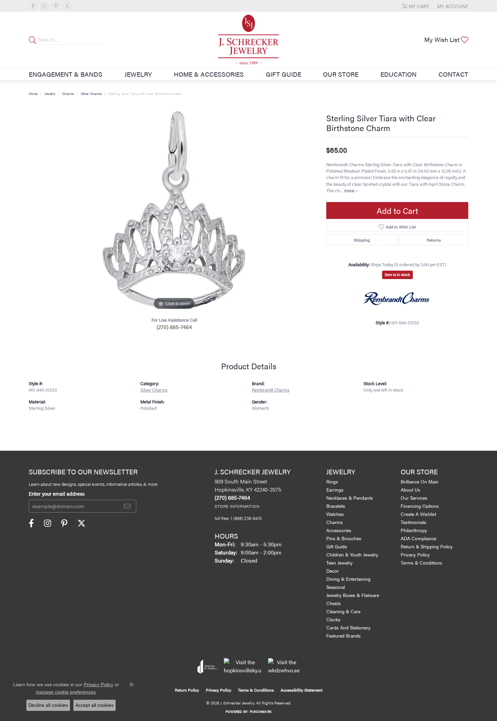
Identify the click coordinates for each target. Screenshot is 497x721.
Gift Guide (283, 74)
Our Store (340, 74)
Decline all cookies (48, 705)
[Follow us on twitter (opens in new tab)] (67, 6)
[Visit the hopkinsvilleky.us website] (242, 666)
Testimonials (413, 522)
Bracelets (335, 505)
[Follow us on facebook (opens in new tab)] (33, 6)
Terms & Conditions (421, 562)
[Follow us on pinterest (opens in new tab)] (56, 6)
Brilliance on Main (420, 481)
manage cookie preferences (66, 692)
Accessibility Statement (302, 690)
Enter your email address (57, 493)
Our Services (414, 497)
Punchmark (260, 711)
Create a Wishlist (418, 514)
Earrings (335, 489)
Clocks (333, 619)
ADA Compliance (418, 538)
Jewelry (138, 74)
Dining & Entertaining (348, 578)
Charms (68, 93)
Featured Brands (343, 635)
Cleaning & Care (343, 611)
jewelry (49, 93)
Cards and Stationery (348, 627)
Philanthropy (414, 530)
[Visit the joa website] (207, 666)
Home (33, 93)
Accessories (338, 530)
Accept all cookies (94, 705)
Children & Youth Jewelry (352, 554)
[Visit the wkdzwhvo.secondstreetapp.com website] (284, 666)
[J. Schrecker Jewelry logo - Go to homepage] (248, 39)
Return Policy (187, 690)
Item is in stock (397, 274)
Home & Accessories (209, 74)
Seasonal (335, 586)
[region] (174, 210)
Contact (453, 74)
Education (398, 74)
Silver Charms (91, 93)
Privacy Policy (415, 554)
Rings (332, 481)
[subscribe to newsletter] (127, 506)
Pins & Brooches (343, 538)
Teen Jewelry (339, 562)
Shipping (362, 240)
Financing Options (420, 505)
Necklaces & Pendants (349, 497)
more (349, 191)
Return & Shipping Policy (427, 546)
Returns (434, 240)
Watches (335, 514)
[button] (415, 6)
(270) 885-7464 (174, 327)
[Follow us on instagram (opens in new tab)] (44, 6)
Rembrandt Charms (270, 390)
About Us (410, 489)
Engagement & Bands (65, 74)
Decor (332, 570)
